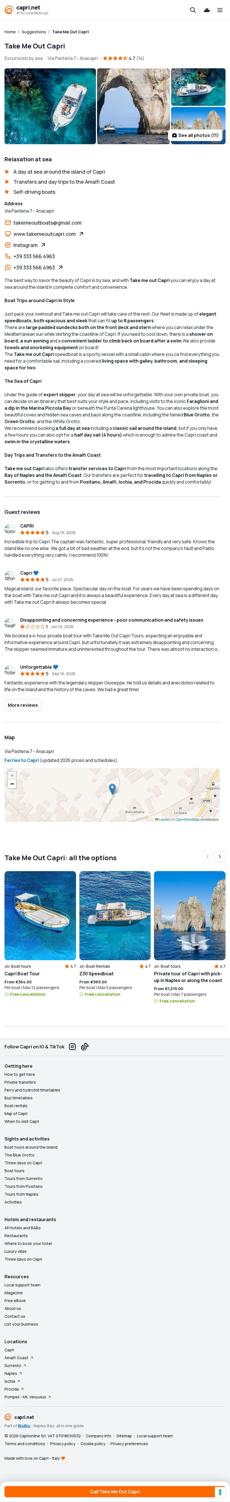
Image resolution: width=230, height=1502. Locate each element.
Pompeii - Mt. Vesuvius (25, 1397)
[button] (112, 789)
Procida (11, 1389)
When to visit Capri (21, 1121)
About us (12, 1308)
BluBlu (24, 1425)
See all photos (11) (198, 135)
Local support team (22, 1285)
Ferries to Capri (21, 760)
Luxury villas (15, 1251)
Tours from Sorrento (23, 1178)
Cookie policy (93, 1443)
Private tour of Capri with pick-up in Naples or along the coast (188, 977)
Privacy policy (62, 1443)
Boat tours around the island (31, 1147)
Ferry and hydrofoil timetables (32, 1090)
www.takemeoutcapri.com (44, 233)
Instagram (25, 245)
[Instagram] (72, 1046)
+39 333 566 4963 (34, 256)
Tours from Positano (23, 1186)
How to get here (19, 1074)
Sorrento (12, 1365)
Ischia (9, 1381)
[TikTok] (84, 1046)
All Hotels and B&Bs (22, 1227)
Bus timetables (18, 1097)
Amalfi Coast (16, 1357)
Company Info (98, 1435)
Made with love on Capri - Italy (32, 1458)
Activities (13, 1202)
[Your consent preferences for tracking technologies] (220, 1492)
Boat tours (14, 1170)
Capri (9, 1349)
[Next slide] (220, 856)
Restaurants (16, 1235)
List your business (21, 1324)
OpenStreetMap (188, 819)
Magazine (13, 1292)
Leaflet (164, 819)
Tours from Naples (21, 1194)
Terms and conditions (24, 1443)
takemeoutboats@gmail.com (47, 222)
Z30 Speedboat (96, 974)
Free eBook (15, 1300)
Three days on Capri (23, 1162)
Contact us (14, 1316)
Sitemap (124, 1435)
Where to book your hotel (28, 1243)
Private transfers (20, 1082)
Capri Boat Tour (22, 974)
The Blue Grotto (19, 1155)
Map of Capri (15, 1113)
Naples (10, 1373)
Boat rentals (15, 1105)
